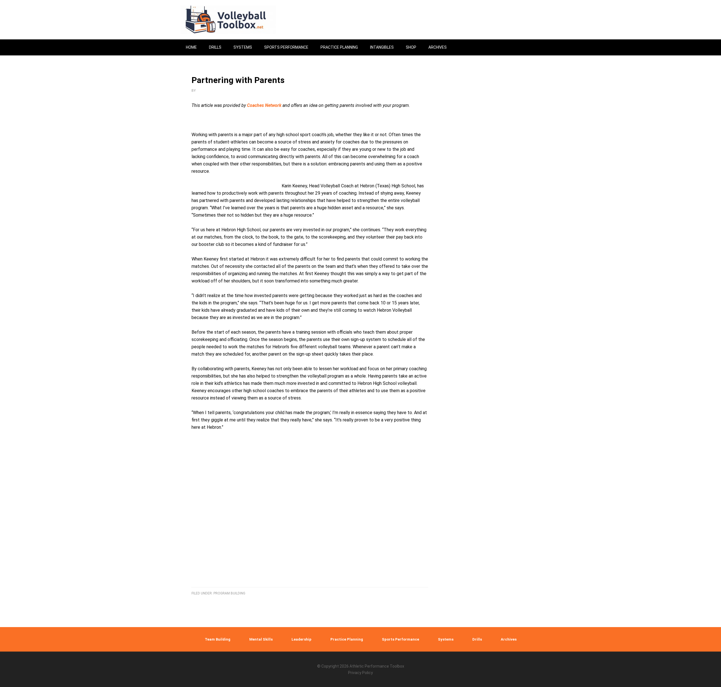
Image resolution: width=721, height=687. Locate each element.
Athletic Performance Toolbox (377, 666)
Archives (509, 639)
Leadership (301, 639)
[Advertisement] (310, 516)
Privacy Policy (360, 672)
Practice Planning (346, 639)
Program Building (229, 593)
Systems (445, 639)
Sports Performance (400, 639)
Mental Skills (261, 639)
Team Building (217, 639)
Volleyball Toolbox (228, 20)
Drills (477, 639)
